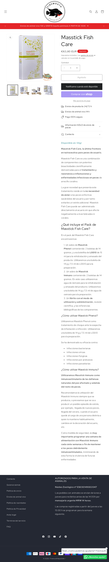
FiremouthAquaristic (57, 558)
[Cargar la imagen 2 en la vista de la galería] (24, 90)
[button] (6, 12)
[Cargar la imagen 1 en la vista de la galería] (12, 90)
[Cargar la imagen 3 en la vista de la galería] (36, 90)
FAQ (9, 526)
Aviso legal (11, 515)
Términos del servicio (16, 521)
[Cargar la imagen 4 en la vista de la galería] (48, 90)
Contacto (11, 479)
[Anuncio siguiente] (104, 26)
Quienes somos (13, 485)
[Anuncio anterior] (5, 26)
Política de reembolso (16, 503)
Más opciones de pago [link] (81, 101)
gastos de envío (87, 55)
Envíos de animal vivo (16, 497)
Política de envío (14, 491)
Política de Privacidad (16, 509)
